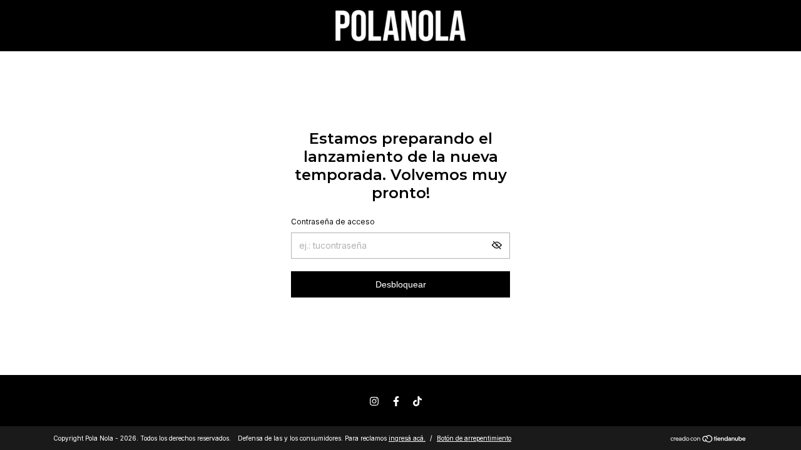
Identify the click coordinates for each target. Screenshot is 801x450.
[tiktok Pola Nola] (417, 401)
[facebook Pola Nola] (396, 401)
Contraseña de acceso (333, 221)
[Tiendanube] (709, 439)
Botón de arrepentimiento (474, 438)
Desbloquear (400, 284)
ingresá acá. (407, 438)
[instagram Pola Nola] (374, 401)
